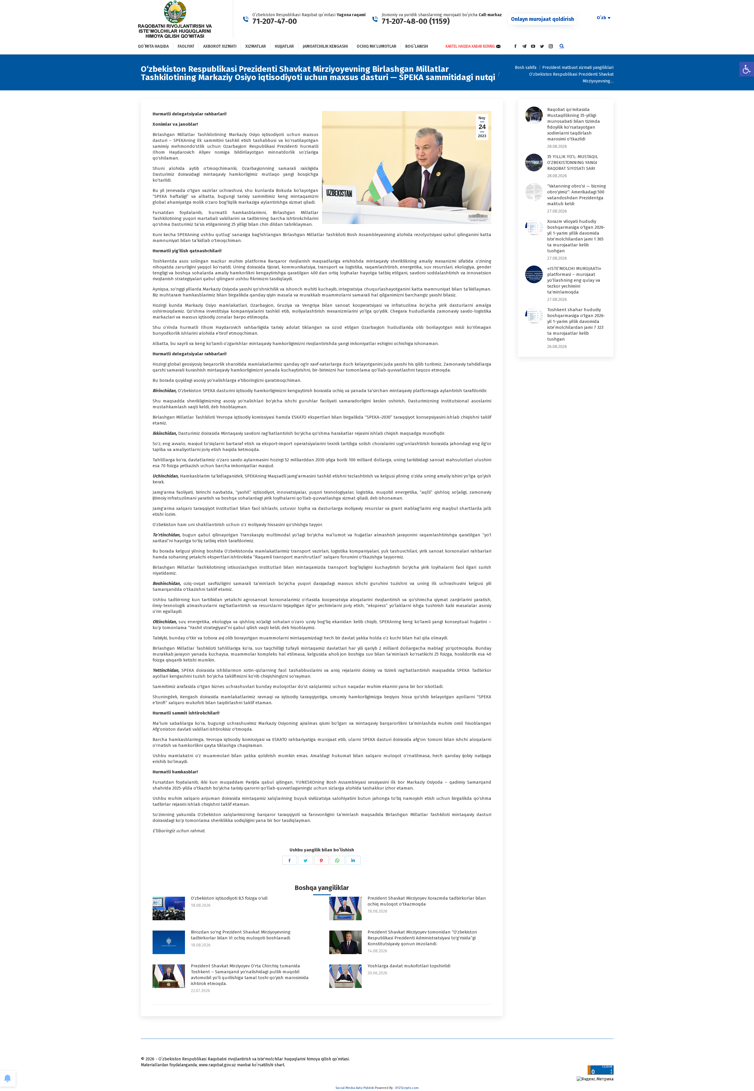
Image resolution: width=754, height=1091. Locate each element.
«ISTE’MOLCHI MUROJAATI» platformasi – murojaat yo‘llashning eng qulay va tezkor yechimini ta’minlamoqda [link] (574, 280)
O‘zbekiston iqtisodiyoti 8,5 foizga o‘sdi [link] (229, 898)
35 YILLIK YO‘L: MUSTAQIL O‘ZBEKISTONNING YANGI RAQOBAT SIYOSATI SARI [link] (572, 162)
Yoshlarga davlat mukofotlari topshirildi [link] (409, 966)
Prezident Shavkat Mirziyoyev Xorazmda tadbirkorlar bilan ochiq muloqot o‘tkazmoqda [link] (427, 901)
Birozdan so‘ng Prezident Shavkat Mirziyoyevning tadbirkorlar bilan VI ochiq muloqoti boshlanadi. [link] (241, 935)
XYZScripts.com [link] (407, 1088)
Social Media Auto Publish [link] (354, 1088)
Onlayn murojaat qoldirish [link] (542, 19)
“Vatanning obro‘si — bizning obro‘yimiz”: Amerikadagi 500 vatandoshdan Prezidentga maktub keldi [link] (576, 194)
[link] (746, 69)
